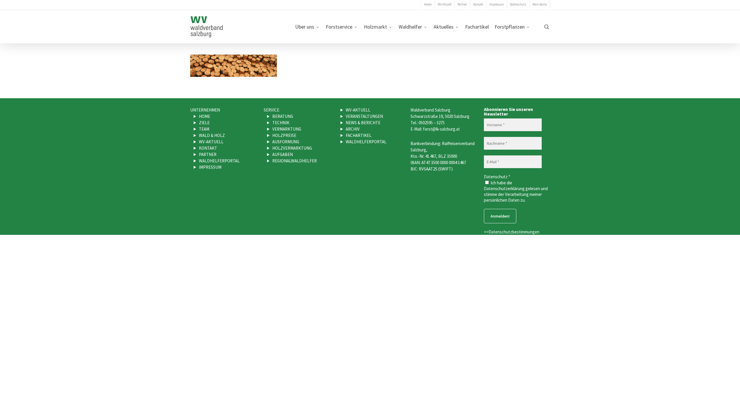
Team (204, 129)
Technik (280, 122)
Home (204, 116)
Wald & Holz (212, 135)
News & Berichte (363, 122)
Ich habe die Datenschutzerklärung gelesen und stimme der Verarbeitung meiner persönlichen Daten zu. (516, 191)
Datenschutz (497, 176)
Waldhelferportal (219, 161)
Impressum (210, 167)
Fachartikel (358, 135)
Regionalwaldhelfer (294, 161)
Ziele (204, 122)
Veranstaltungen (364, 116)
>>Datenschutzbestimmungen (511, 232)
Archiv (353, 129)
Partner (208, 154)
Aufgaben (282, 154)
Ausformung (285, 141)
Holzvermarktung (292, 148)
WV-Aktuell (211, 141)
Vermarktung (286, 129)
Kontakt (208, 148)
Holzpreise (284, 135)
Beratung (282, 116)
